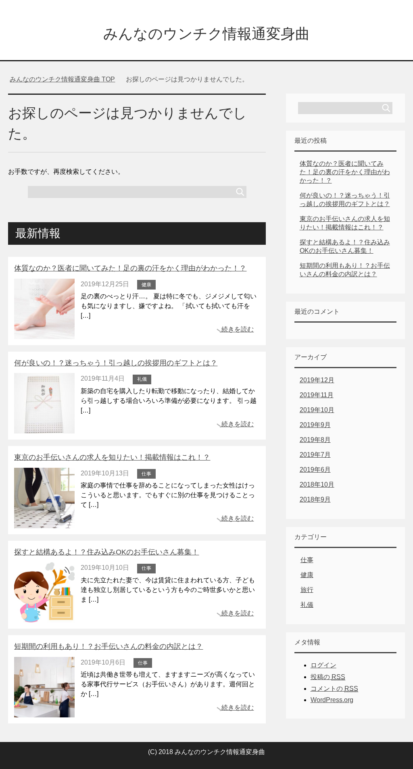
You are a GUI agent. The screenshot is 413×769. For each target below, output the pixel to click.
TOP (62, 79)
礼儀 (142, 379)
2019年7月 (315, 454)
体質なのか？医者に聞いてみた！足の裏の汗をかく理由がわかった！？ (130, 268)
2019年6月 (315, 469)
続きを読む (237, 329)
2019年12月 (317, 380)
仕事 (146, 474)
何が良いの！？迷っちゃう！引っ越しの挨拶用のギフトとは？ (115, 363)
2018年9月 (315, 499)
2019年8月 (315, 439)
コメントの (334, 688)
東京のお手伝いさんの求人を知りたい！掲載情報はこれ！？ (112, 457)
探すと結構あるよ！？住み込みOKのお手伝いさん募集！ (106, 552)
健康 (146, 285)
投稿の (328, 676)
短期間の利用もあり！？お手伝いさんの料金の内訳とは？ (108, 646)
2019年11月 (317, 395)
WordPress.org (332, 699)
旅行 (306, 589)
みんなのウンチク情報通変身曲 (206, 33)
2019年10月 (317, 409)
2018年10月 (317, 484)
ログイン (323, 665)
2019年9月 (315, 424)
